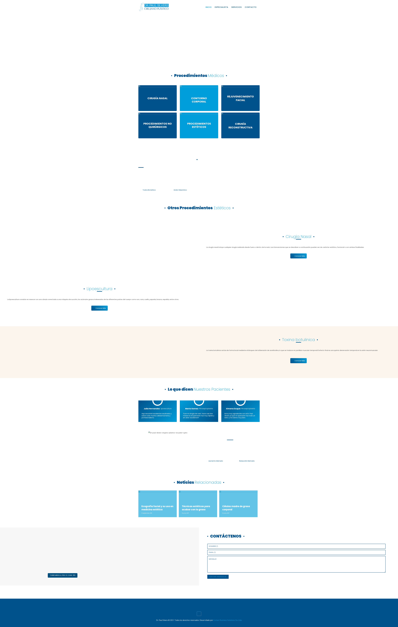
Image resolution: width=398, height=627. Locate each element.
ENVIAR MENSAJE (218, 577)
